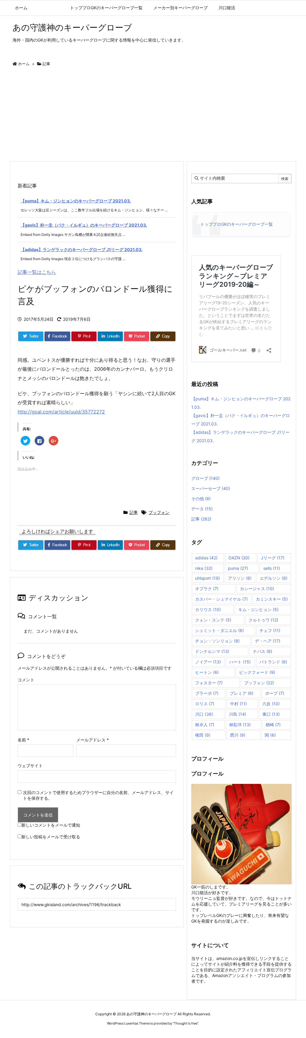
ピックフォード (257, 672)
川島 (237, 714)
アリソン (240, 578)
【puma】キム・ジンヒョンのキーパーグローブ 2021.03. (76, 200)
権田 (202, 735)
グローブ (205, 478)
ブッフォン (159, 512)
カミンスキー (272, 599)
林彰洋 (240, 724)
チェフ (269, 630)
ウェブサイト (30, 765)
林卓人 (204, 724)
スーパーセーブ (210, 488)
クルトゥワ (263, 619)
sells (271, 568)
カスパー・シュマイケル (221, 599)
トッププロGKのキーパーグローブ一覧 (236, 224)
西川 (237, 735)
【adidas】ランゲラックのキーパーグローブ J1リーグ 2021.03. (82, 249)
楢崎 (273, 724)
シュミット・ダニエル (219, 630)
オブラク (206, 588)
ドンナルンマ (212, 651)
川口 (204, 714)
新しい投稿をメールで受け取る (51, 836)
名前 (23, 739)
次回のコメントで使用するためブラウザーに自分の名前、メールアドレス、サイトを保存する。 (98, 795)
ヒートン (207, 672)
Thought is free (185, 1023)
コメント (26, 679)
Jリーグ (272, 557)
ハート (240, 661)
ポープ (274, 693)
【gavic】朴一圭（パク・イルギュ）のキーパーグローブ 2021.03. (84, 225)
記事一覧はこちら (37, 272)
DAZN (239, 557)
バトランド (273, 661)
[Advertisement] (153, 116)
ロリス (204, 703)
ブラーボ (206, 693)
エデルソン (273, 578)
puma (238, 568)
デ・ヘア (267, 640)
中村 (238, 703)
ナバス (262, 651)
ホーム (24, 63)
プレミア (241, 693)
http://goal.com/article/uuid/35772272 (61, 412)
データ (202, 508)
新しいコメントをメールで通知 (51, 825)
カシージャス (257, 588)
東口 (271, 714)
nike (203, 568)
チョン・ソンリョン (217, 640)
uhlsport (207, 578)
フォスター (209, 682)
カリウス (208, 609)
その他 (201, 498)
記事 (46, 63)
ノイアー (208, 661)
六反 (271, 703)
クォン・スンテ (213, 619)
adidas (206, 557)
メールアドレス (92, 739)
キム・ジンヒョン (258, 609)
